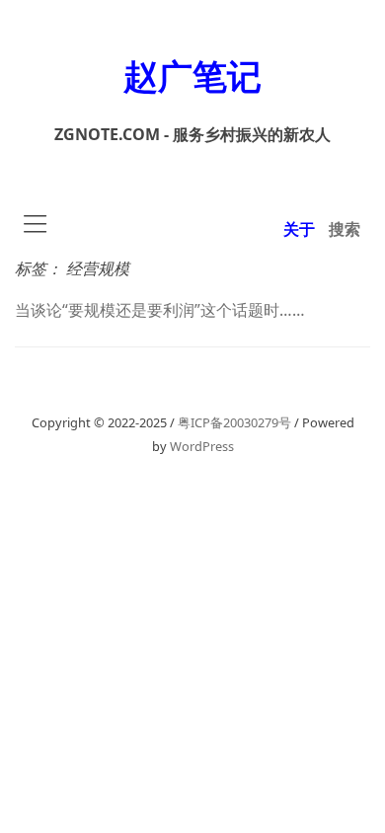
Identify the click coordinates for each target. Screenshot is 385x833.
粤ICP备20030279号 (234, 422)
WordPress (202, 446)
